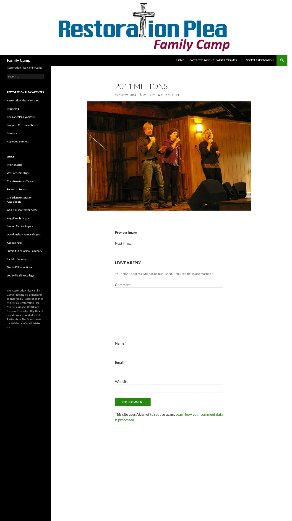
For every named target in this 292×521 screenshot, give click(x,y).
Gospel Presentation (260, 60)
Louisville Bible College (20, 275)
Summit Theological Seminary (24, 251)
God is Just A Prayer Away (22, 209)
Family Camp (18, 60)
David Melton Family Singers (24, 234)
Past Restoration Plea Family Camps (213, 60)
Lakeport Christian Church (23, 125)
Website (121, 381)
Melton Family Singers (20, 226)
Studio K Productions (19, 267)
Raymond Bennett (18, 141)
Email (120, 362)
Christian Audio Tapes (20, 181)
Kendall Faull (14, 242)
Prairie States (14, 164)
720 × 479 (149, 95)
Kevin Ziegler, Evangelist (21, 117)
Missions (12, 133)
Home (180, 60)
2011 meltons (170, 95)
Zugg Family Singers (18, 218)
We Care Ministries (18, 173)
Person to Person (17, 189)
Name (120, 343)
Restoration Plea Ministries (23, 100)
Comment (124, 284)
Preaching (13, 108)
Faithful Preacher (17, 259)
